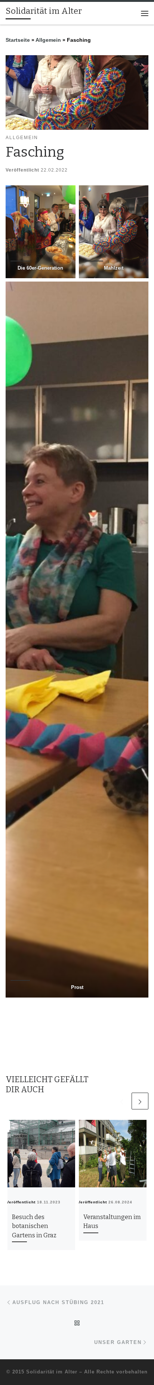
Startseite (18, 40)
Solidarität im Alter (51, 1372)
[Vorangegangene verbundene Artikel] (121, 1101)
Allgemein (48, 40)
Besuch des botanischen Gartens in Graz (34, 1226)
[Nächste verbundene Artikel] (140, 1101)
